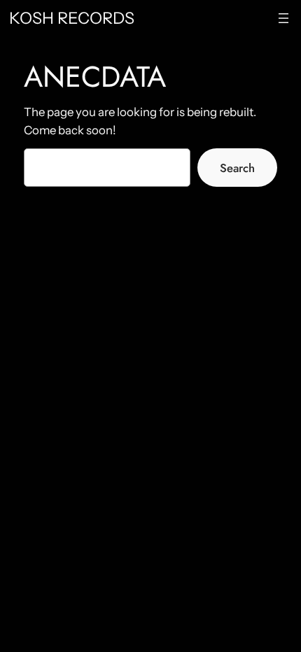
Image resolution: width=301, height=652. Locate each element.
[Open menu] (283, 18)
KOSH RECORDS (71, 18)
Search (237, 168)
